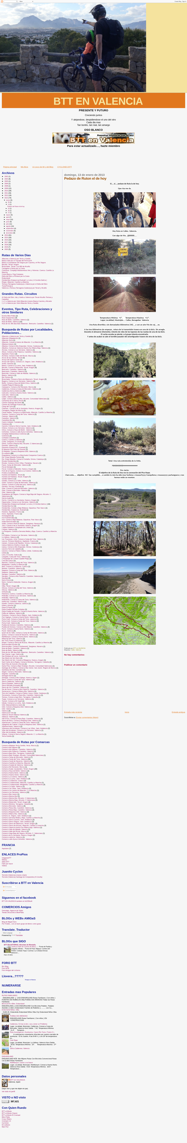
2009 (6, 188)
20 (9, 208)
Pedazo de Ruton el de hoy (16, 206)
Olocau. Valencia (8, 590)
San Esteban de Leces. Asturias (13, 656)
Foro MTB (5, 968)
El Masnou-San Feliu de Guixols (13, 449)
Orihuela (5, 592)
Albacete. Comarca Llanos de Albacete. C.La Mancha (21, 342)
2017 (6, 242)
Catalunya (5, 424)
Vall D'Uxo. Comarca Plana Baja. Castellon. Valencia (21, 719)
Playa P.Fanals (7, 607)
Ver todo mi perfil (8, 1091)
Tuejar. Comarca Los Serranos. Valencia (16, 699)
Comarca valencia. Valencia (12, 837)
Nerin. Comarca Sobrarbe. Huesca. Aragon (17, 582)
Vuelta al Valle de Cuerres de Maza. (24, 946)
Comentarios (9, 890)
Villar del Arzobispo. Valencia (12, 732)
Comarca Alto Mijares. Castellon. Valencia (17, 749)
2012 (6, 195)
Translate (19, 935)
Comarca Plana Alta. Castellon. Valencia (16, 808)
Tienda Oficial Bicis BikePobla (13, 912)
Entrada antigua (178, 712)
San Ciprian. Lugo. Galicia (11, 654)
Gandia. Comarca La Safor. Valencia (15, 481)
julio (7, 224)
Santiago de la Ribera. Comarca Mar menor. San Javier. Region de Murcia (29, 668)
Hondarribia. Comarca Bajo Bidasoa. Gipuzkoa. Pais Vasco (23, 508)
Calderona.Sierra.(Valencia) (12, 391)
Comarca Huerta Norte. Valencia (13, 773)
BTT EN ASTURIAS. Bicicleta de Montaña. (20, 945)
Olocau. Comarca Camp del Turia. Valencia (17, 588)
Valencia (5, 711)
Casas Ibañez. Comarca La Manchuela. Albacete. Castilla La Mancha (27, 412)
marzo (8, 215)
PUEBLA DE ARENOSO (18, 1016)
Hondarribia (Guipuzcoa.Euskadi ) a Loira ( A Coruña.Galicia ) (24, 504)
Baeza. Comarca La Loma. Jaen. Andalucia (17, 366)
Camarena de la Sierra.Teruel (12, 401)
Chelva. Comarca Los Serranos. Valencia (17, 428)
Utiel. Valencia (7, 709)
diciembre (9, 233)
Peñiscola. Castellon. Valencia (13, 602)
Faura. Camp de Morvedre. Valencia (15, 465)
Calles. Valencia (76, 650)
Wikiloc (4, 860)
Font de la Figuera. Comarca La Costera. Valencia (20, 471)
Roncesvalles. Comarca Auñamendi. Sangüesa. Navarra (22, 646)
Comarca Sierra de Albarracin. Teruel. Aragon (18, 823)
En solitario (6, 453)
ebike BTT (5, 862)
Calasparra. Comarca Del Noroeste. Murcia (17, 387)
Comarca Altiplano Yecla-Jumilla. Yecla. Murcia (19, 745)
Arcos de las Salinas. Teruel (12, 358)
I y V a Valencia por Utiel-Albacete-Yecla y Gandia (20, 303)
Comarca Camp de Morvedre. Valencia (16, 757)
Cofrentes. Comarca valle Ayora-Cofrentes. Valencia (21, 432)
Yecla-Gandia (6, 736)
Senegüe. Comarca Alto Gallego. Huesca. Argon (19, 678)
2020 (6, 249)
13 (9, 204)
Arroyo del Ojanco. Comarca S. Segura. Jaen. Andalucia (22, 362)
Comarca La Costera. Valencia (13, 777)
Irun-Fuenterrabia (8, 518)
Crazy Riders (6, 1119)
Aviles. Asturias (7, 364)
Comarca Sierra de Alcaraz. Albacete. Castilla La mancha (23, 825)
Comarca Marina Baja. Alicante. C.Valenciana (18, 800)
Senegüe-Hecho (7, 676)
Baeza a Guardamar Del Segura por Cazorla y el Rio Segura (24, 263)
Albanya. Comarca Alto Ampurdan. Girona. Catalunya (21, 346)
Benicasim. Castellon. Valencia (13, 371)
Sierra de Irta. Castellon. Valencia (14, 687)
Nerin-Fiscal (6, 580)
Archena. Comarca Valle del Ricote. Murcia (17, 356)
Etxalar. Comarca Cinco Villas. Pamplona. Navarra (20, 463)
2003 (6, 179)
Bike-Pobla (6, 1117)
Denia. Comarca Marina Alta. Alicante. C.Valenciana (21, 444)
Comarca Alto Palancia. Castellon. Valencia (17, 751)
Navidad (5, 578)
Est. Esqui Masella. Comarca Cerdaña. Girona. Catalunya (23, 459)
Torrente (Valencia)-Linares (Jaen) (14, 875)
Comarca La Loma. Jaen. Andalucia (15, 779)
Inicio (127, 712)
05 (9, 202)
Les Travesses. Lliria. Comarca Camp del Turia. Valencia (22, 539)
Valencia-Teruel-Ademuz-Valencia (14, 715)
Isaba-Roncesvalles (9, 522)
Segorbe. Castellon (9, 674)
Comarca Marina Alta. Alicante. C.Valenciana (18, 798)
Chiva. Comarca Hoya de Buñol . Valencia (17, 430)
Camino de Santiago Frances (12, 405)
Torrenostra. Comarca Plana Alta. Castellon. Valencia (21, 695)
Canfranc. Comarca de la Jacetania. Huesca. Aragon (21, 408)
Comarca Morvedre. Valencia (12, 806)
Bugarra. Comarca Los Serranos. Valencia (17, 381)
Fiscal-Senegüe (7, 467)
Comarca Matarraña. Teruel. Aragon (15, 802)
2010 (6, 191)
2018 (6, 245)
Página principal (10, 167)
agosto (8, 226)
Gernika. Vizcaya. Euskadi (11, 486)
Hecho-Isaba (6, 498)
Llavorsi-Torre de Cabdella (11, 549)
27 (9, 212)
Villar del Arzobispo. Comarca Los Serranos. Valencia (21, 730)
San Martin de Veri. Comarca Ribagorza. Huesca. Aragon (22, 660)
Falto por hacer (7, 864)
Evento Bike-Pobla (8, 316)
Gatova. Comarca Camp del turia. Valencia (17, 484)
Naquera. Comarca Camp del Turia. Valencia (18, 570)
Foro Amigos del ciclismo (11, 970)
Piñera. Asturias (7, 605)
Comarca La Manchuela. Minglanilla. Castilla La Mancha (22, 784)
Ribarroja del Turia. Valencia (12, 639)
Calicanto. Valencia (9, 395)
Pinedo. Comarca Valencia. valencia (15, 603)
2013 (6, 198)
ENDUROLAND (7, 1056)
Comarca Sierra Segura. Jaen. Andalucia (16, 822)
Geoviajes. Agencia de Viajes (12, 910)
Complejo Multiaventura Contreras (14, 434)
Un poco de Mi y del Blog (42, 167)
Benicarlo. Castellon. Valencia (13, 369)
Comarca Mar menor (9, 794)
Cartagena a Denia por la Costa (13, 268)
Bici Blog (5, 966)
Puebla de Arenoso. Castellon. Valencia (16, 625)
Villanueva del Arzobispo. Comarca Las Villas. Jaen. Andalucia (24, 728)
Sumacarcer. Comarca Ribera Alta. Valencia (18, 691)
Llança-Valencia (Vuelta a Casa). (14, 545)
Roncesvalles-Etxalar (9, 644)
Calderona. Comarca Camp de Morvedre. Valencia (20, 389)
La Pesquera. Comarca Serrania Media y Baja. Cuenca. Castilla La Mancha (29, 531)
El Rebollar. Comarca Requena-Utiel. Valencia (18, 451)
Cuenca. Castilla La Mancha (12, 440)
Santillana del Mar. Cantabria (12, 670)
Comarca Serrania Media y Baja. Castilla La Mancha (21, 818)
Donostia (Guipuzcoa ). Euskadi (13, 447)
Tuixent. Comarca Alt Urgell (12, 701)
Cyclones (5, 1123)
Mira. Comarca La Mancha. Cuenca (15, 566)
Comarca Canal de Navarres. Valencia (16, 761)
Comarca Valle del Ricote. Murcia (14, 831)
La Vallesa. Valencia (9, 537)
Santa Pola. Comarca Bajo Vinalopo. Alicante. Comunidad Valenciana (27, 666)
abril (7, 217)
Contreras (5, 436)
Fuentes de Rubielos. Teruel (12, 475)
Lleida (4, 553)
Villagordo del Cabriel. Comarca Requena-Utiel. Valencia (22, 724)
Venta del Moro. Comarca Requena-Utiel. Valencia (20, 720)
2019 (6, 247)
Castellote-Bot (7, 420)
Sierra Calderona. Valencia (11, 681)
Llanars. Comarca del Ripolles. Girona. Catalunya (20, 543)
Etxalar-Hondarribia (9, 461)
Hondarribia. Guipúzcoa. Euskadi (14, 510)
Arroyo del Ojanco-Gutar (11, 360)
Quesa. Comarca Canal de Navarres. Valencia (18, 635)
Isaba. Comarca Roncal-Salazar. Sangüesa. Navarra (21, 523)
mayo (8, 219)
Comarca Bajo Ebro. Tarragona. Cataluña (17, 753)
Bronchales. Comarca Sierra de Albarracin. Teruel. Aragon (23, 379)
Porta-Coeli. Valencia (9, 623)
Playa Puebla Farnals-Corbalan (13, 609)
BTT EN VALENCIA (98, 101)
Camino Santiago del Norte (11, 403)
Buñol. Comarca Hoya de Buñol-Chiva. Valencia (19, 383)
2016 (6, 240)
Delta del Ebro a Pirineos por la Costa (15, 276)
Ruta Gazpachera (8, 318)
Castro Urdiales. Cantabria (11, 422)
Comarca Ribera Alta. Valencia (13, 814)
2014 (6, 235)
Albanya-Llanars (8, 344)
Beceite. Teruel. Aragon (10, 264)
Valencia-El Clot (7, 713)
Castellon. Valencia (9, 418)
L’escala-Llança (7, 561)
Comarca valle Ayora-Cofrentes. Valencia (17, 839)
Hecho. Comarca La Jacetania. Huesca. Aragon (19, 500)
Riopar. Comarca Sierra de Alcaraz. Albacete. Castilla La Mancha (25, 642)
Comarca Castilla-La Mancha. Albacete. (16, 763)
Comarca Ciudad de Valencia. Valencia (16, 765)
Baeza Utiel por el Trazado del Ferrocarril (17, 261)
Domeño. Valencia (8, 445)
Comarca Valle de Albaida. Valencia (15, 829)
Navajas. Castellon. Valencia (12, 574)
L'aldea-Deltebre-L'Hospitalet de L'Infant (16, 527)
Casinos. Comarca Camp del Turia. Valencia (18, 414)
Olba (3, 584)
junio (8, 222)
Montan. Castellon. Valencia (12, 568)
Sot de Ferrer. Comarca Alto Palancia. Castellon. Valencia (23, 689)
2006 (6, 184)
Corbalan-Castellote (9, 438)
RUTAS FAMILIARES (9, 995)
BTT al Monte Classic (10, 1113)
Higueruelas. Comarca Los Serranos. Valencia (18, 502)
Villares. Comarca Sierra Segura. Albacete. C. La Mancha (23, 734)
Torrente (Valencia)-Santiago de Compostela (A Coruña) (22, 877)
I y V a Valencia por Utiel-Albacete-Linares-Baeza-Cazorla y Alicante (27, 301)
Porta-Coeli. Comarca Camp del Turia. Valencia (19, 621)
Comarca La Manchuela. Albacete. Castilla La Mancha (21, 783)
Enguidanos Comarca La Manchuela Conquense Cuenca (22, 455)
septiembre (10, 228)
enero (8, 200)
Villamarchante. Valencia (11, 726)
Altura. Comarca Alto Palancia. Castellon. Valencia (20, 352)
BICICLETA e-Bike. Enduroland (13, 1004)
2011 (6, 193)
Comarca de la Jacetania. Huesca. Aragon (17, 835)
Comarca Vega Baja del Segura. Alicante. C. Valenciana (22, 833)
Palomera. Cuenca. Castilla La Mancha (16, 594)
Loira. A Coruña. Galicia (10, 555)
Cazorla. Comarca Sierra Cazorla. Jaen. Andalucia (20, 426)
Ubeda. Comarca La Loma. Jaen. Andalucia (17, 703)
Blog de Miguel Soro (9, 922)
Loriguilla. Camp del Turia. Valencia (14, 557)
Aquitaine (5, 848)
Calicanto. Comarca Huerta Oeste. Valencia (18, 393)
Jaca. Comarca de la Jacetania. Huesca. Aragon (19, 525)
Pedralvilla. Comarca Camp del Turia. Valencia (19, 600)
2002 (6, 176)
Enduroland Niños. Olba (10, 1010)
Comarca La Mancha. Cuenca (12, 781)
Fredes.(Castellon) (8, 473)
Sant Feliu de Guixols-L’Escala (13, 664)
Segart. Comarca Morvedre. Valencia (15, 672)
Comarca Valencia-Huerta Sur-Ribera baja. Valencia (21, 827)
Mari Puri (5, 1127)
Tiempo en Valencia (30, 979)
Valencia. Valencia (8, 717)
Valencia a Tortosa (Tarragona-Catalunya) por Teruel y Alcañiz (24, 288)
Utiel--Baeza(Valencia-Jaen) (12, 705)
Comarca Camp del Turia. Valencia (14, 759)
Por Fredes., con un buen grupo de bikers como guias (21, 924)
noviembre (10, 231)
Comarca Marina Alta (9, 796)
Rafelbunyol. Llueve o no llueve (21, 1063)
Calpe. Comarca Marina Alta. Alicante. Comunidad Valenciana (24, 399)
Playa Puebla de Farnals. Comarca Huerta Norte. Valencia (23, 611)
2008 (6, 186)
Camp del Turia (7, 406)
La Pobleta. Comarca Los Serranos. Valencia (18, 535)
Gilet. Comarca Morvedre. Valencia (14, 490)
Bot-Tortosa (6, 377)
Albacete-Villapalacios (10, 338)
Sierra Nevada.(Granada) (11, 685)
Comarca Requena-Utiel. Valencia (14, 812)
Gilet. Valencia (7, 492)
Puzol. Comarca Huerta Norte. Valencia (16, 629)
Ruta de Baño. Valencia (10, 322)
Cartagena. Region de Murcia (12, 410)
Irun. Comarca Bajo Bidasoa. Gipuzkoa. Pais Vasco (20, 520)
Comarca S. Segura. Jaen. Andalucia (15, 816)
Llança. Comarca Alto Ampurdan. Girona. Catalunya (20, 547)
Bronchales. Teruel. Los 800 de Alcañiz (16, 266)
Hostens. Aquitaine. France (12, 512)
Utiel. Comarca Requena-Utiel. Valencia (16, 707)
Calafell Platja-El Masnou (11, 385)
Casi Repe (14, 1040)
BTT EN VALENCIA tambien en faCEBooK (17, 901)
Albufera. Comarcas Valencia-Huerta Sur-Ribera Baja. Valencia (25, 348)
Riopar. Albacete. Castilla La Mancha (15, 282)
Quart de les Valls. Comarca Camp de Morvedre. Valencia (23, 633)
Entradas (8, 887)
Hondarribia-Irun (8, 506)
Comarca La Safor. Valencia (12, 786)
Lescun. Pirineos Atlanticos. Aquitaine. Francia (19, 541)
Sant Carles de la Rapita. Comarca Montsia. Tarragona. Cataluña (25, 662)
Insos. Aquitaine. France (10, 514)
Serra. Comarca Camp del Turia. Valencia (17, 680)
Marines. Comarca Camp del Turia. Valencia (18, 563)
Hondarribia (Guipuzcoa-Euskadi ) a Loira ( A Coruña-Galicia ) (24, 280)
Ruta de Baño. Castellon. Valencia (14, 320)
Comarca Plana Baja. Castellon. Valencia (17, 810)
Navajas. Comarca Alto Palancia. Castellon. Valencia (21, 576)
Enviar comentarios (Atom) (87, 717)
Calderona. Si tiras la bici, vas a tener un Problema (28, 1024)
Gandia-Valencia (8, 479)
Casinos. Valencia (8, 416)
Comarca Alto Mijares (10, 747)
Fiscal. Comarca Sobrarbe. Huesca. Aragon (18, 469)
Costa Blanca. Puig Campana (12, 274)
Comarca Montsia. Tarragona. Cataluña (16, 804)
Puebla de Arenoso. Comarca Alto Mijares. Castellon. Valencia (24, 627)
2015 (6, 237)
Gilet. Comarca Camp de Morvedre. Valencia (18, 488)
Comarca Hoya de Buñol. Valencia (14, 771)
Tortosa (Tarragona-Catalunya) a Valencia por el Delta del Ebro (24, 284)
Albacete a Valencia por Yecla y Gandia (16, 259)
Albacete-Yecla (7, 340)
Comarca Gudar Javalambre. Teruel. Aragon (18, 769)
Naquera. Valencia (8, 572)
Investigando (6, 516)
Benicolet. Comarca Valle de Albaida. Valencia (18, 373)
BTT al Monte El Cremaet (11, 1115)
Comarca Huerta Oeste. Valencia (14, 775)
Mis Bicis (24, 167)
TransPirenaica (7, 286)
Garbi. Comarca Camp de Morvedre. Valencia (18, 483)
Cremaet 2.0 (6, 1121)
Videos (4, 866)
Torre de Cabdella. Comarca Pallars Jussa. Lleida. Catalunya (24, 693)
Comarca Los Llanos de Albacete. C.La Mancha (19, 790)
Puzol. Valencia (7, 631)
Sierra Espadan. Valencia (11, 683)
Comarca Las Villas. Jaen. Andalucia (15, 788)
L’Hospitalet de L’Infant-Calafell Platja (15, 559)
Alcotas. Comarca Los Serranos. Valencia (17, 350)
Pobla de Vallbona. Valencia (12, 613)
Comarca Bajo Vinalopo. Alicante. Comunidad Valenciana (22, 755)
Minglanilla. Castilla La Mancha (13, 564)
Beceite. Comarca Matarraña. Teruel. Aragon (18, 367)
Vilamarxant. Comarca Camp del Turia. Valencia (19, 722)
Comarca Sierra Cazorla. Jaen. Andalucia (17, 820)
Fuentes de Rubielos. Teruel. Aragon (15, 477)
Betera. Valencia (8, 375)
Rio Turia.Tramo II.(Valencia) (12, 641)
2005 (6, 181)
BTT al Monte (7, 1111)
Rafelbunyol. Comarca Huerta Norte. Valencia (18, 637)
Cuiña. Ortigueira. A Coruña (12, 442)
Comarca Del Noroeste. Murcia (13, 767)
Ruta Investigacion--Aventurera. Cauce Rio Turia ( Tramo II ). (32, 1032)
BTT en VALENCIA (17, 1080)
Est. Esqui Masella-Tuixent (11, 457)
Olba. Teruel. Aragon (9, 586)
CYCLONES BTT (64, 167)
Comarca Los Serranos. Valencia (14, 792)
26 (9, 210)
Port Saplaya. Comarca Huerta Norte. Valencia (19, 617)
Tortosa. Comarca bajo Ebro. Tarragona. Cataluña (20, 697)
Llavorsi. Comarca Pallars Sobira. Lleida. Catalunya (20, 551)
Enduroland (6, 278)
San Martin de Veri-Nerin (11, 658)
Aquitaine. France (8, 354)
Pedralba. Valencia (8, 598)
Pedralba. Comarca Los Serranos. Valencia (17, 596)
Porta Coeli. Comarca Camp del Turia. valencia (19, 619)
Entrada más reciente (73, 712)
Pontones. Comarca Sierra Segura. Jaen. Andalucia (20, 615)
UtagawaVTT (6, 858)
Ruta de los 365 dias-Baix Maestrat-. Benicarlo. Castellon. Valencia (26, 324)
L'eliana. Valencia (8, 529)
